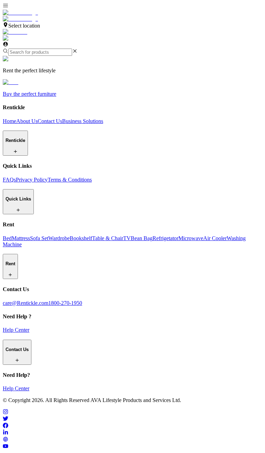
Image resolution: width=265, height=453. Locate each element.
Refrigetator (165, 238)
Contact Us (50, 121)
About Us (27, 121)
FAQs (9, 180)
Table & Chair (107, 238)
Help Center (16, 330)
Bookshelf (81, 238)
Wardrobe (59, 238)
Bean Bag (142, 238)
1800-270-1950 (65, 303)
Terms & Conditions (70, 180)
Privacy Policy (32, 180)
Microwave (190, 238)
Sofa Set (39, 238)
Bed (7, 238)
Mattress (21, 238)
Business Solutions (82, 121)
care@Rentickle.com (25, 303)
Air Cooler (215, 238)
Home (9, 121)
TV (127, 238)
